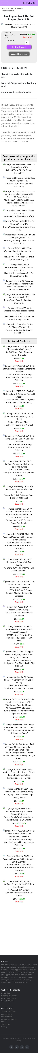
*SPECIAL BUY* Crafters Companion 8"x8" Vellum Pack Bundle (18, 893)
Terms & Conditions (8, 1011)
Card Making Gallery (8, 998)
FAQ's (3, 1022)
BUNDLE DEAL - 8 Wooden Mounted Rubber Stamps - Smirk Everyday (18, 867)
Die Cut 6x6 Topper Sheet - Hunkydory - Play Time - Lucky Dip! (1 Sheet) (18, 663)
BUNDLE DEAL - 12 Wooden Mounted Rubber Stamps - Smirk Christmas (18, 545)
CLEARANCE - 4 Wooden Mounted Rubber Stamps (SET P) (19, 258)
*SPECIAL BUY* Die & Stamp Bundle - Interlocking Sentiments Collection (19, 842)
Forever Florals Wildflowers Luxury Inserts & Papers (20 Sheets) (19, 818)
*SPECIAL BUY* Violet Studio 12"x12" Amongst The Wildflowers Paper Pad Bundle (19, 711)
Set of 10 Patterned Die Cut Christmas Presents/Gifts (19, 288)
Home (4, 8)
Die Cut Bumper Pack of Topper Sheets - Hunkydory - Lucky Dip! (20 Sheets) (19, 755)
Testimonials (5, 1024)
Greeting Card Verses (9, 996)
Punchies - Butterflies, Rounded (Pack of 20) (19, 185)
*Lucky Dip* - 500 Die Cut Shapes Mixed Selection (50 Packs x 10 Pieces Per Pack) (19, 203)
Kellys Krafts (29, 2)
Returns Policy (6, 1017)
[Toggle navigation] (4, 3)
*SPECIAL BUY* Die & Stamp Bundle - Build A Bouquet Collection (19, 447)
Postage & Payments (8, 1019)
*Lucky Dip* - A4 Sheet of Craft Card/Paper (19, 614)
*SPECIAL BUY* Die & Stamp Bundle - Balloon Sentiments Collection (19, 377)
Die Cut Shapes (17, 8)
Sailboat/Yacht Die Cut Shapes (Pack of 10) (19, 171)
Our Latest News (7, 1001)
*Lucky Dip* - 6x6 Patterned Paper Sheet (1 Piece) (19, 796)
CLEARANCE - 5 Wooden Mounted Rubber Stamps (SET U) (19, 318)
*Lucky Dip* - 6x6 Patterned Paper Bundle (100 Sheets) (19, 496)
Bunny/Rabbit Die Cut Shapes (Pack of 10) (19, 228)
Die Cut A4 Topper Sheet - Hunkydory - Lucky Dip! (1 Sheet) (19, 423)
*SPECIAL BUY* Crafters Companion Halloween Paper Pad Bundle (19, 472)
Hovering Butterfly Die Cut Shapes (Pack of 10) (19, 242)
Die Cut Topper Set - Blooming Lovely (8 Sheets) (18, 353)
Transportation (8, 11)
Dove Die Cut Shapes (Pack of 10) (19, 216)
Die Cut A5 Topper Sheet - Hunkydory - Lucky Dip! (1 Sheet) (19, 687)
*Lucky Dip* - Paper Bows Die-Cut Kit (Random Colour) (19, 731)
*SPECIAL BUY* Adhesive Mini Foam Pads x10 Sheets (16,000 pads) (19, 638)
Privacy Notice (6, 1014)
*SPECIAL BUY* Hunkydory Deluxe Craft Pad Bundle (19, 569)
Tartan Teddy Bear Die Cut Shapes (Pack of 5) (19, 301)
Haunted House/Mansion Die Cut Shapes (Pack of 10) (19, 274)
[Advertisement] (19, 933)
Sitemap (4, 1027)
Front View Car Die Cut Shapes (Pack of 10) (19, 331)
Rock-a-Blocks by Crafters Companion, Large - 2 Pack (19, 776)
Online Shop (5, 993)
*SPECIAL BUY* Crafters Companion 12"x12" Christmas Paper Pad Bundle (19, 520)
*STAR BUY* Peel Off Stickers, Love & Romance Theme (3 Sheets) (18, 401)
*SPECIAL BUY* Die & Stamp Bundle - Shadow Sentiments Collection (19, 593)
